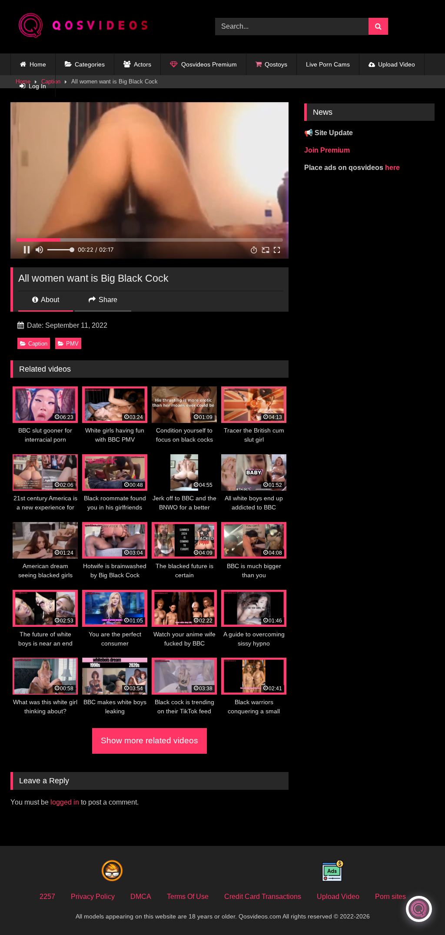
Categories (90, 64)
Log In (37, 86)
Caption (37, 343)
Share (107, 299)
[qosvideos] (99, 27)
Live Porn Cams (328, 64)
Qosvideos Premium (209, 64)
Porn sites (390, 896)
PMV (72, 343)
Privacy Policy (93, 896)
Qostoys (276, 64)
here (392, 167)
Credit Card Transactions (262, 896)
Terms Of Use (188, 896)
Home (38, 64)
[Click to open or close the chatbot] (419, 909)
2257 (47, 896)
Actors (142, 64)
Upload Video (396, 64)
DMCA (140, 896)
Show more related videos (149, 740)
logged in (64, 802)
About (49, 299)
